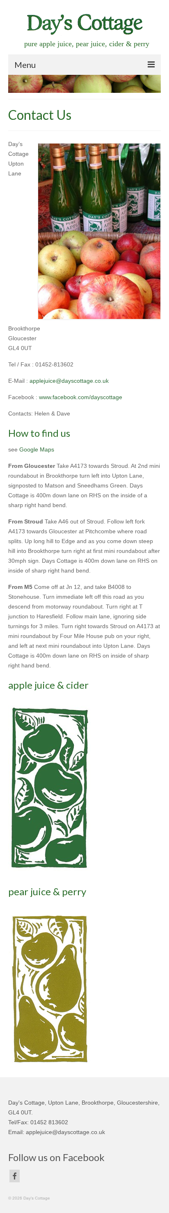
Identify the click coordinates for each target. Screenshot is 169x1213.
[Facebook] (14, 1176)
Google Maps (36, 449)
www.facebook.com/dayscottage (80, 397)
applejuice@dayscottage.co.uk (69, 380)
